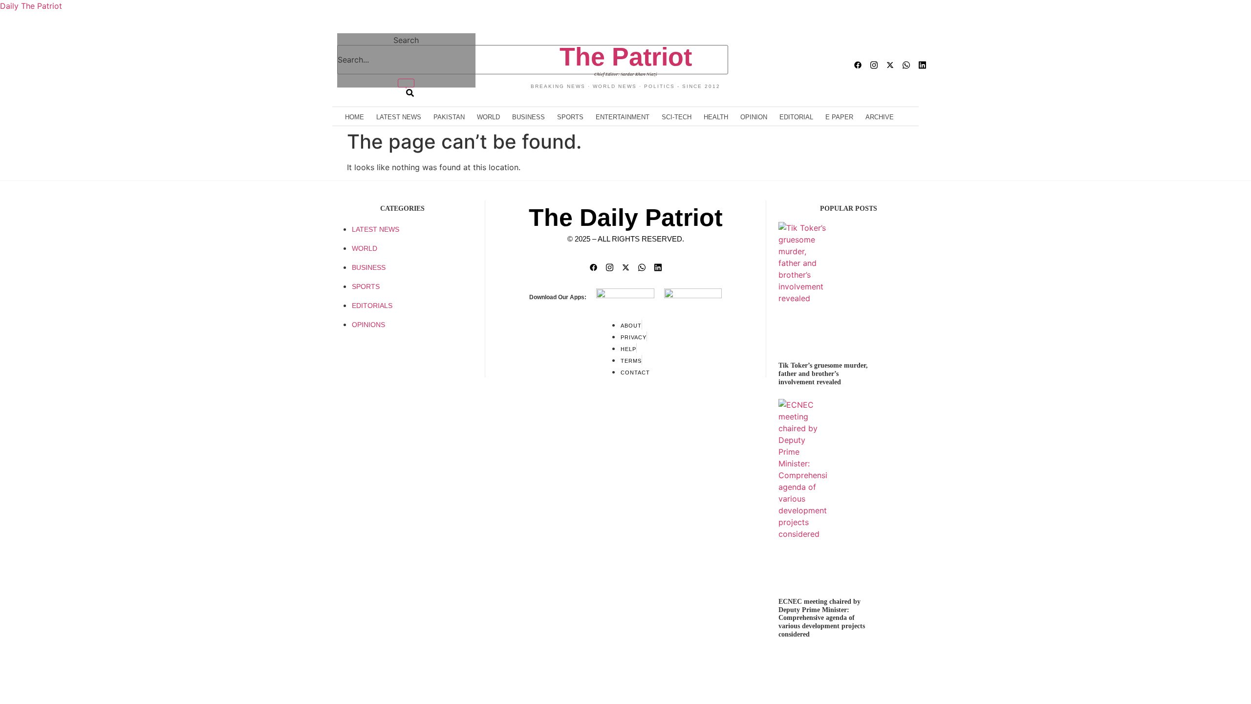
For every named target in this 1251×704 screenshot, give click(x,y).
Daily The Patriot (31, 6)
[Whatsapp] (906, 65)
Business (528, 117)
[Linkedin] (922, 65)
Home (354, 117)
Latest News (398, 117)
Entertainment (622, 117)
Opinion (753, 117)
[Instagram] (874, 65)
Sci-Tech (676, 117)
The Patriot (626, 57)
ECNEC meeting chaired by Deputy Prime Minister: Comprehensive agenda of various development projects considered (821, 618)
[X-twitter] (890, 65)
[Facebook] (858, 65)
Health (716, 117)
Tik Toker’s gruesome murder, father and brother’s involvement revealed (823, 374)
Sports (570, 117)
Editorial (796, 117)
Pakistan (449, 117)
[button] (328, 67)
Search (406, 40)
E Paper (839, 117)
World (488, 117)
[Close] (406, 83)
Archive (879, 117)
